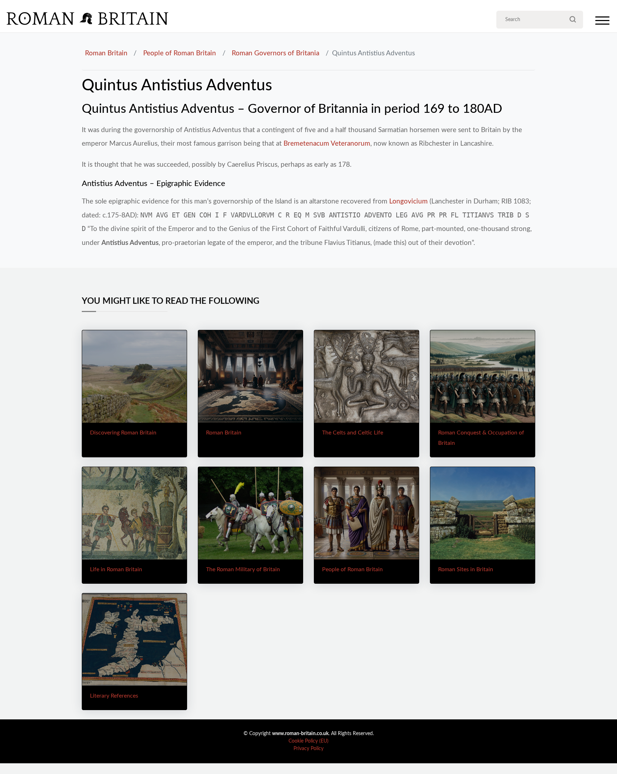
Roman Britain (106, 53)
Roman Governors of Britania (275, 53)
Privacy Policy (308, 748)
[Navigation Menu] (602, 22)
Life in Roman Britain (116, 569)
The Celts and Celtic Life (352, 433)
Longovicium (408, 201)
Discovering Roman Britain (123, 433)
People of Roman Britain (179, 53)
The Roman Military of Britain (243, 569)
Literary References (114, 696)
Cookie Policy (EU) (308, 741)
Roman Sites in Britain (465, 569)
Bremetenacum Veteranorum (327, 143)
